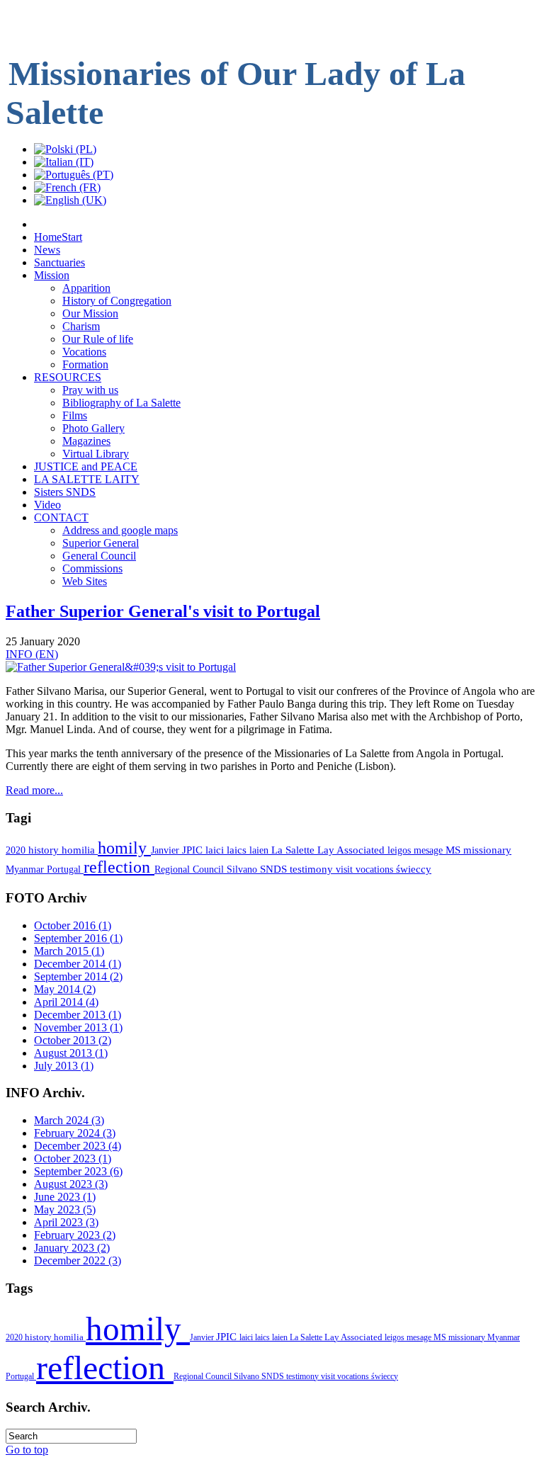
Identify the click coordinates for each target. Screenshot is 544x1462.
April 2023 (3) (66, 1222)
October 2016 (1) (72, 925)
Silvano (243, 869)
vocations (376, 869)
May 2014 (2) (65, 989)
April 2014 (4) (66, 1002)
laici (216, 850)
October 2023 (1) (72, 1158)
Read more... (34, 790)
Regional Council (190, 869)
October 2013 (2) (72, 1040)
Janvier (166, 850)
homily (124, 848)
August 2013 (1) (71, 1053)
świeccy (413, 869)
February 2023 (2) (74, 1235)
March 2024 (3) (69, 1120)
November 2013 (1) (78, 1027)
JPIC (193, 850)
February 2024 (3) (74, 1133)
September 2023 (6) (78, 1171)
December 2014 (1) (77, 964)
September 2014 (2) (78, 976)
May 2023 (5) (65, 1209)
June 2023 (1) (65, 1197)
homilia (80, 850)
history (45, 850)
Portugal (65, 869)
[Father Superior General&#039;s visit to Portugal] (121, 667)
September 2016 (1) (78, 938)
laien (260, 850)
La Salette (294, 850)
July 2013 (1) (64, 1066)
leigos (400, 850)
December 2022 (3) (77, 1260)
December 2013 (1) (77, 1015)
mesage (430, 850)
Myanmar (26, 869)
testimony (313, 869)
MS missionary (478, 850)
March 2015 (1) (69, 951)
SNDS (275, 869)
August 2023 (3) (71, 1184)
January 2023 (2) (72, 1248)
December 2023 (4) (77, 1146)
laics (238, 850)
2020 (17, 850)
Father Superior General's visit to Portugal (163, 611)
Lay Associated (352, 850)
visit (346, 869)
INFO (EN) (32, 654)
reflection (119, 867)
